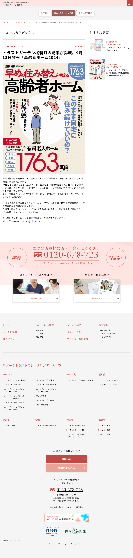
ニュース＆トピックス (17, 22)
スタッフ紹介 (74, 324)
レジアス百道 (105, 434)
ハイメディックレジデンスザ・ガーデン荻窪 (14, 408)
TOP (4, 22)
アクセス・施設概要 (77, 339)
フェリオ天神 (105, 425)
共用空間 (39, 333)
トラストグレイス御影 (76, 430)
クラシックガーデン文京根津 (15, 380)
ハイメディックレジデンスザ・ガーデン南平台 (14, 390)
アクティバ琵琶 (10, 425)
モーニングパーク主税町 (109, 380)
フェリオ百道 (105, 430)
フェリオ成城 (41, 396)
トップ (6, 324)
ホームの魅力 (10, 332)
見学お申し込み (66, 468)
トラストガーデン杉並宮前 (14, 402)
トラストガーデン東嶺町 (45, 400)
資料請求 (66, 459)
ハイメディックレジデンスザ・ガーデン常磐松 (14, 397)
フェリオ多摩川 (42, 405)
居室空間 (39, 330)
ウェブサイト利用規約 (74, 507)
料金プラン (9, 339)
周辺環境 (39, 337)
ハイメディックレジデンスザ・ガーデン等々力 (46, 390)
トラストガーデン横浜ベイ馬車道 (80, 380)
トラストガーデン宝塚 (76, 425)
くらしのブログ (106, 337)
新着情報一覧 (105, 330)
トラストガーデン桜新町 (45, 380)
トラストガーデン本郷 (12, 384)
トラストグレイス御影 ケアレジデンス (76, 435)
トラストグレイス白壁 (108, 384)
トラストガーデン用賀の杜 (46, 384)
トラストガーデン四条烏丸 (46, 425)
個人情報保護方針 (57, 507)
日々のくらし (74, 332)
